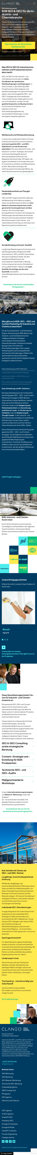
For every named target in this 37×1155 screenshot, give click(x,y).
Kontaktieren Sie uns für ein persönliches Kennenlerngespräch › (18, 810)
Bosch (6, 629)
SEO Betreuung (8, 1073)
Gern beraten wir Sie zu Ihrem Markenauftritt (18, 45)
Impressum (23, 1147)
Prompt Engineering (9, 1134)
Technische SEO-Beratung (12, 1084)
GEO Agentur (7, 1110)
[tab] (2, 639)
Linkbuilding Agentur (9, 1087)
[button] (34, 3)
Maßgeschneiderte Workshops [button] (12, 781)
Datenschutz (6, 1147)
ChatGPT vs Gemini (9, 1131)
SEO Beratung (7, 1077)
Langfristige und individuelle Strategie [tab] (15, 372)
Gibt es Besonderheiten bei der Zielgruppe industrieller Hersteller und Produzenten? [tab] (17, 383)
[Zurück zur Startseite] (11, 3)
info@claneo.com (7, 1064)
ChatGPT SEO (7, 1117)
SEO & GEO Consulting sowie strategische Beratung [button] (15, 746)
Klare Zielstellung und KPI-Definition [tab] (14, 369)
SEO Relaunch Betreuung (11, 1080)
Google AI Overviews (10, 1124)
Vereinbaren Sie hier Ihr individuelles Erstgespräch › (18, 285)
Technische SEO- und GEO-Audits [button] (14, 771)
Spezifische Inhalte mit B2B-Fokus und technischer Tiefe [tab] (15, 377)
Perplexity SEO (7, 1121)
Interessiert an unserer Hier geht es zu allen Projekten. (18, 653)
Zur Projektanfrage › (10, 999)
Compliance (15, 1147)
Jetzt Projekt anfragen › (12, 477)
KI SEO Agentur (7, 1114)
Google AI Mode (8, 1127)
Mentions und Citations (10, 1100)
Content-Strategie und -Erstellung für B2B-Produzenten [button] (16, 759)
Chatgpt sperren (8, 1137)
